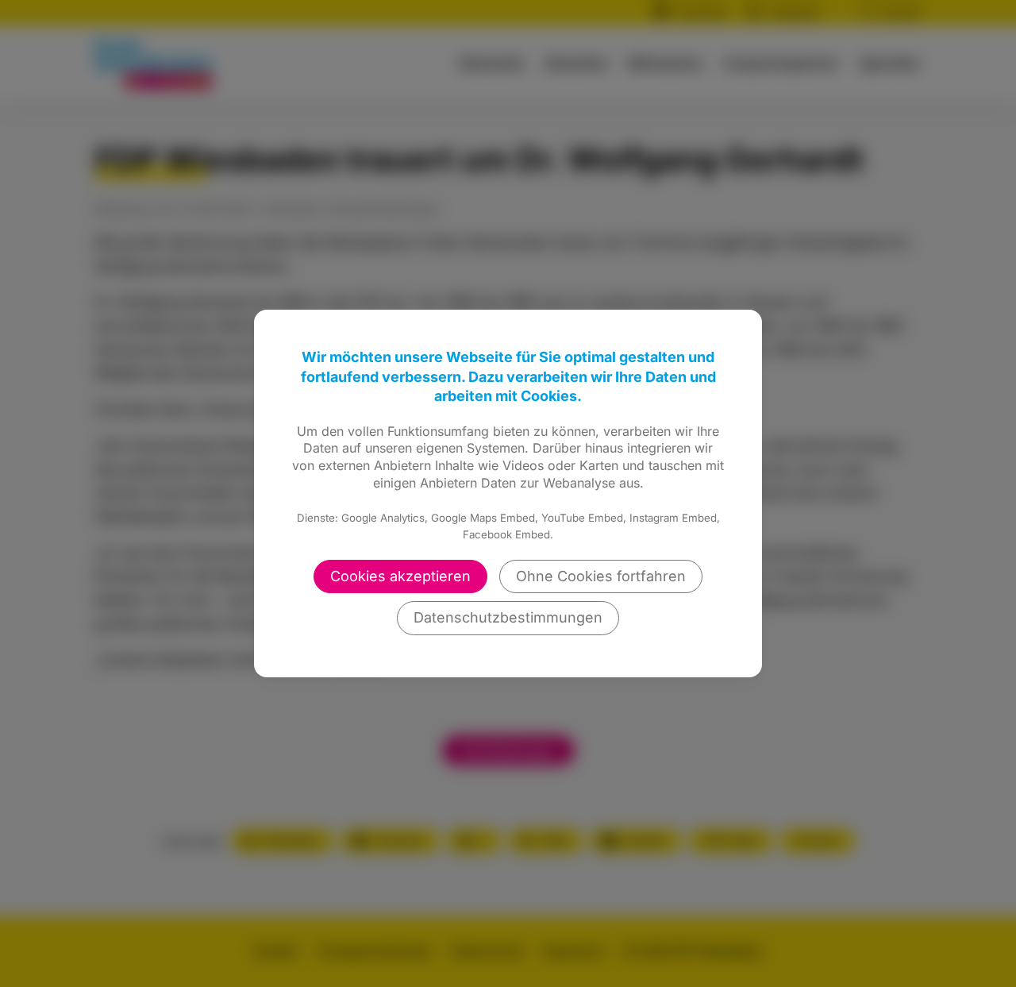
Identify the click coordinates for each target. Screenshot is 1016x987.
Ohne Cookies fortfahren (601, 576)
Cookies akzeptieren (400, 576)
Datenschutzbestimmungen (508, 617)
